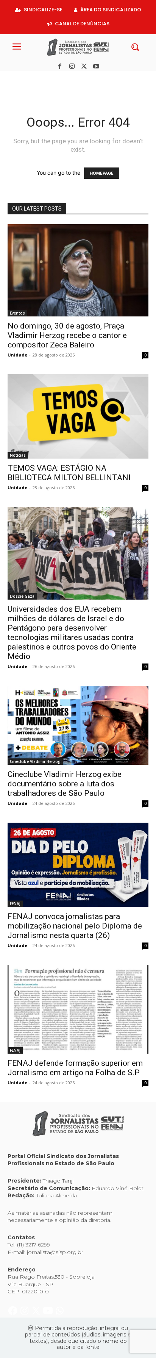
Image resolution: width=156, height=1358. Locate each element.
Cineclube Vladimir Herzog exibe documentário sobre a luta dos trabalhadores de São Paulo (65, 784)
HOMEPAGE (102, 173)
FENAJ (15, 903)
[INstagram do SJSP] (25, 79)
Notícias (18, 455)
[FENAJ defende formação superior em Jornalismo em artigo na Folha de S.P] (78, 1009)
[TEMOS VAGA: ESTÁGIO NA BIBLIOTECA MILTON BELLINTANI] (78, 416)
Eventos (17, 313)
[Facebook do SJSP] (13, 79)
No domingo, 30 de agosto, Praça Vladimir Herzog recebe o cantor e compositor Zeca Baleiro (67, 335)
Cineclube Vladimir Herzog (35, 761)
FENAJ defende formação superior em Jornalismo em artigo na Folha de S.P (75, 1068)
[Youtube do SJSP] (49, 79)
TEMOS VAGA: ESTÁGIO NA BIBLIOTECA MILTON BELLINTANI (69, 473)
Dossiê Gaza (22, 596)
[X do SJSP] (37, 79)
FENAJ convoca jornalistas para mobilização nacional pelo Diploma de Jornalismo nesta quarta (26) (75, 926)
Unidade (17, 355)
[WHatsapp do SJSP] (60, 79)
